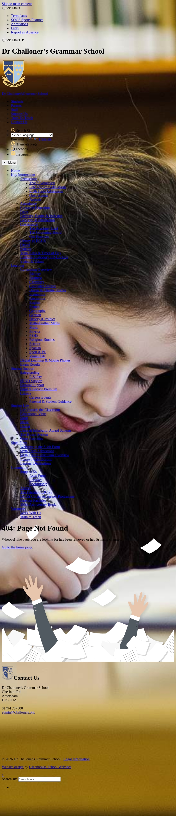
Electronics (37, 298)
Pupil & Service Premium (38, 389)
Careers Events (40, 397)
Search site (9, 779)
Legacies (35, 480)
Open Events (38, 195)
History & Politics (42, 319)
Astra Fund (37, 476)
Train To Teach (22, 118)
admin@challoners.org (18, 712)
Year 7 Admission (42, 183)
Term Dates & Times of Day (40, 253)
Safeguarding (29, 373)
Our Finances (39, 236)
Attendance (28, 203)
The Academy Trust (43, 228)
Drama (25, 426)
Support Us (19, 114)
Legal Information (76, 759)
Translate (45, 139)
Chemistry (36, 282)
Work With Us (30, 513)
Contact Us (19, 122)
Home (15, 171)
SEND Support (31, 381)
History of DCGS (33, 241)
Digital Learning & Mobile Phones (45, 360)
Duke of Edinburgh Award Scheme (45, 430)
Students (17, 101)
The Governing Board (45, 232)
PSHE (33, 335)
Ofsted (25, 245)
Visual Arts (37, 356)
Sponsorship (38, 484)
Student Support (22, 368)
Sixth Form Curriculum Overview (44, 455)
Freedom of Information (37, 220)
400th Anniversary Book (38, 505)
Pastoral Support (32, 385)
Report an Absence (24, 32)
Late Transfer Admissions (47, 187)
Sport (24, 418)
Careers (25, 393)
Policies (25, 249)
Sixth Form (19, 443)
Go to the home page (17, 547)
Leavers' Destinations (35, 463)
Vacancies (18, 509)
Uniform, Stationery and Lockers (44, 257)
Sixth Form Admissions (46, 191)
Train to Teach (30, 517)
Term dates (19, 16)
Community (19, 467)
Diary (15, 28)
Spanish (35, 348)
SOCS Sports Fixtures (27, 20)
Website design (13, 767)
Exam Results (30, 364)
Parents (16, 105)
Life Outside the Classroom (40, 410)
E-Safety (35, 377)
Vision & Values (32, 261)
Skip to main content (17, 4)
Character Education (35, 208)
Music (33, 327)
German (35, 315)
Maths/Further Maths (44, 323)
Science (35, 344)
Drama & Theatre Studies (47, 290)
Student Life (20, 406)
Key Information (23, 175)
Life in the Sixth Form (36, 459)
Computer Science (42, 286)
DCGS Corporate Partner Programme (47, 496)
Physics (34, 331)
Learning (17, 265)
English (34, 302)
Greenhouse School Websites (50, 767)
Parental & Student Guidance (50, 401)
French (34, 307)
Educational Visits (33, 414)
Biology (35, 274)
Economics (37, 294)
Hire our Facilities (33, 500)
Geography (37, 311)
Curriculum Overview (36, 269)
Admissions (19, 24)
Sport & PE (37, 352)
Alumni (25, 488)
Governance (29, 224)
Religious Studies (42, 340)
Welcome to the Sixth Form (40, 447)
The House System (34, 434)
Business (35, 278)
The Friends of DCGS (36, 492)
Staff (14, 110)
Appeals (35, 199)
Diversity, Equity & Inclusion (41, 216)
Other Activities (31, 439)
